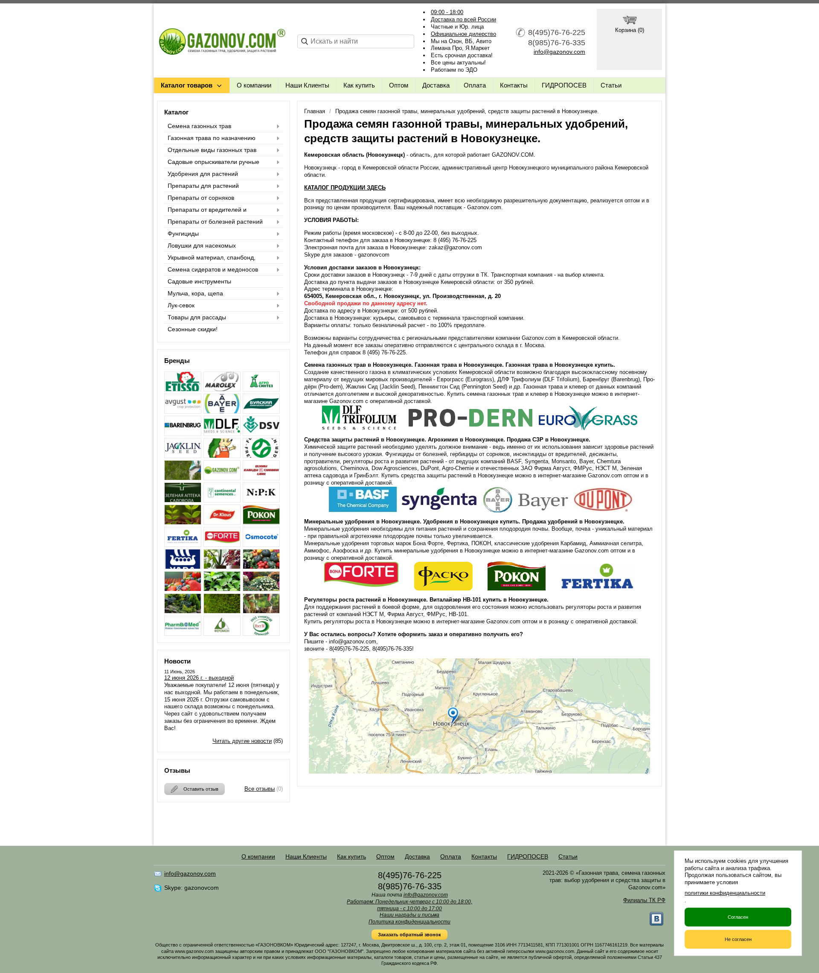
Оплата (475, 85)
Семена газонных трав (199, 126)
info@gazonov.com (559, 51)
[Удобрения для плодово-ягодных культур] (183, 589)
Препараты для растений (203, 185)
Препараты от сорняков (201, 197)
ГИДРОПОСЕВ (564, 85)
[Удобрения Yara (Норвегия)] (183, 567)
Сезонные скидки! (193, 329)
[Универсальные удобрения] (261, 611)
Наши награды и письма (409, 915)
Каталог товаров (186, 85)
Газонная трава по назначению (212, 137)
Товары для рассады (197, 317)
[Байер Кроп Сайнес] (222, 411)
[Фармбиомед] (183, 633)
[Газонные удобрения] (183, 478)
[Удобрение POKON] (261, 522)
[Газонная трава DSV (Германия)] (261, 433)
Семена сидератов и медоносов (213, 269)
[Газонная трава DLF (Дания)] (222, 433)
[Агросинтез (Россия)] (261, 389)
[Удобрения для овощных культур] (261, 567)
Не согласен (738, 939)
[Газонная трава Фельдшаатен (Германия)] (261, 456)
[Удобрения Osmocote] (261, 544)
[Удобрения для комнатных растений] (222, 567)
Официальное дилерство (463, 34)
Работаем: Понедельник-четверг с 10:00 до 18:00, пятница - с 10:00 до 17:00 (409, 905)
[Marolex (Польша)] (222, 389)
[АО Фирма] (183, 411)
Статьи (611, 85)
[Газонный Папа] (222, 478)
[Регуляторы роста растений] (183, 522)
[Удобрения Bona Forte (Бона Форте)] (222, 544)
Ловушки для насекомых (202, 245)
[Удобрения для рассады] (222, 589)
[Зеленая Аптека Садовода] (183, 500)
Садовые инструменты (199, 281)
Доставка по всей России (463, 19)
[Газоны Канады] (261, 478)
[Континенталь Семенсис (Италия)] (222, 500)
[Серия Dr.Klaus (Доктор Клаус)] (222, 522)
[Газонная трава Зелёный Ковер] (222, 456)
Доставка (436, 85)
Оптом (398, 85)
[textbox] (355, 41)
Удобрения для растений (203, 173)
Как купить (359, 85)
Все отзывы (259, 789)
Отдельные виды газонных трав (212, 149)
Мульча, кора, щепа (195, 293)
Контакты (514, 85)
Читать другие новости (242, 741)
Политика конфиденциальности (409, 922)
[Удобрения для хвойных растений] (183, 611)
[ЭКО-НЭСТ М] (261, 633)
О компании (254, 85)
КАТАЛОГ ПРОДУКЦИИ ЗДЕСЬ (345, 187)
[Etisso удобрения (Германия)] (183, 389)
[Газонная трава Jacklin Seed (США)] (183, 456)
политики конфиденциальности (725, 893)
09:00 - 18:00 (447, 12)
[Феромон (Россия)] (222, 633)
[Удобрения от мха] (222, 611)
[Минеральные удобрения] (261, 500)
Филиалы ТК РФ (644, 900)
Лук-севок (181, 305)
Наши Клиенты (307, 85)
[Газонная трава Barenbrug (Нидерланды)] (183, 433)
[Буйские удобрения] (261, 411)
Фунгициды (183, 233)
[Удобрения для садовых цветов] (261, 589)
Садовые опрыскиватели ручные (213, 161)
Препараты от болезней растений (215, 221)
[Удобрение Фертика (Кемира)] (183, 544)
